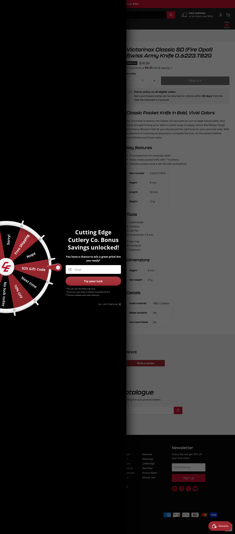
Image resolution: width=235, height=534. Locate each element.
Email (78, 269)
